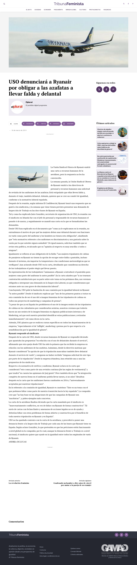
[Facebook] (128, 4)
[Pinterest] (133, 4)
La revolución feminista (19, 483)
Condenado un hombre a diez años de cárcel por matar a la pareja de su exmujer (72, 484)
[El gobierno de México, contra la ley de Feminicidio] (122, 191)
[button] (4, 4)
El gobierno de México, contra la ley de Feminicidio (106, 189)
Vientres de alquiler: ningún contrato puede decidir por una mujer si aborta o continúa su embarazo (105, 133)
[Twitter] (124, 4)
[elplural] (17, 107)
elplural (29, 102)
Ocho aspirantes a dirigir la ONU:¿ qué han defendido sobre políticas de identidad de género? (106, 146)
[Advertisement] (50, 149)
